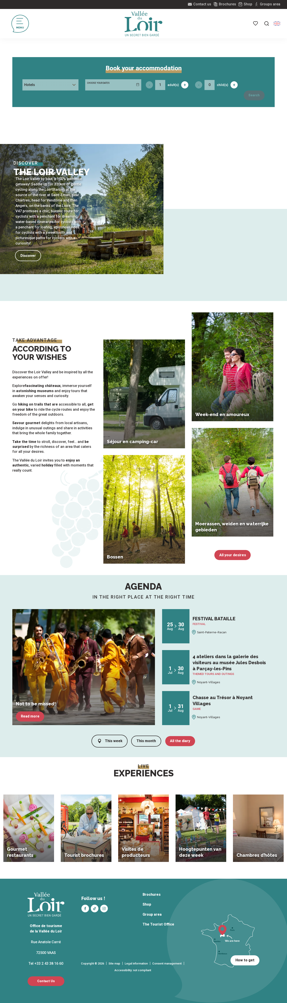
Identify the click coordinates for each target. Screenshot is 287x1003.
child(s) (222, 85)
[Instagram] (104, 908)
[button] (266, 23)
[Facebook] (85, 908)
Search (254, 95)
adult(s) (173, 85)
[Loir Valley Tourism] (143, 23)
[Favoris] (256, 23)
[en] (277, 23)
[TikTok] (94, 908)
